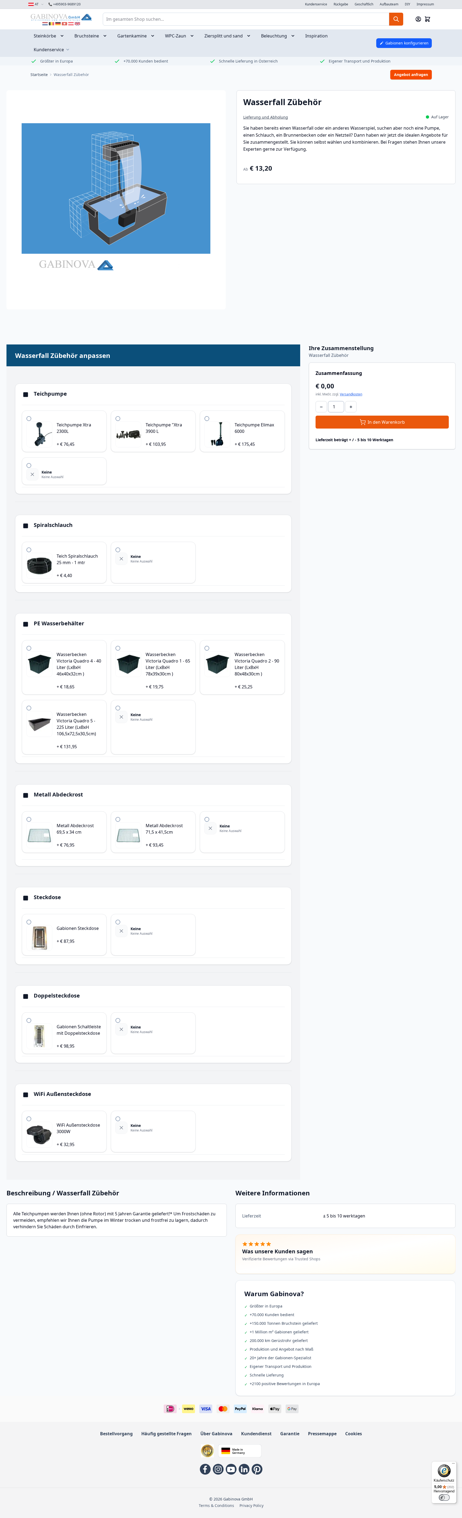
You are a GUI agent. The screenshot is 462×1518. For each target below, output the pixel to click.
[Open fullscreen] (116, 199)
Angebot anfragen (411, 74)
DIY (407, 4)
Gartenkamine (132, 36)
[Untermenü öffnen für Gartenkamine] (154, 36)
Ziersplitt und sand (223, 36)
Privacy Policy (251, 1505)
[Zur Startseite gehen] (61, 17)
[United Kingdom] (77, 23)
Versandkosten (351, 394)
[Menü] (453, 1464)
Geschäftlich (364, 4)
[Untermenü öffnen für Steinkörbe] (63, 36)
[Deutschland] (58, 23)
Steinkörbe (45, 36)
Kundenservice (316, 4)
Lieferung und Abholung (265, 117)
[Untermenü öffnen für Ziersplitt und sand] (250, 36)
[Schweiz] (64, 23)
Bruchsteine (86, 36)
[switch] (444, 1497)
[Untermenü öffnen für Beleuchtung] (294, 36)
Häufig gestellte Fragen (166, 1434)
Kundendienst (256, 1434)
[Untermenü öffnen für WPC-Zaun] (193, 36)
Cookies (353, 1434)
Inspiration (316, 36)
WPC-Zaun (175, 36)
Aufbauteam (389, 4)
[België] (51, 23)
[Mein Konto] (418, 19)
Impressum (425, 4)
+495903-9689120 (64, 4)
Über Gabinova (216, 1434)
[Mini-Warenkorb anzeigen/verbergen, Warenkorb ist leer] (427, 19)
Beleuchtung (274, 36)
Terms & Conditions (216, 1505)
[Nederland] (45, 23)
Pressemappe (322, 1434)
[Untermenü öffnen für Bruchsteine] (106, 36)
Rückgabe (341, 4)
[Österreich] (71, 23)
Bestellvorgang (116, 1434)
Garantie (289, 1434)
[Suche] (396, 19)
